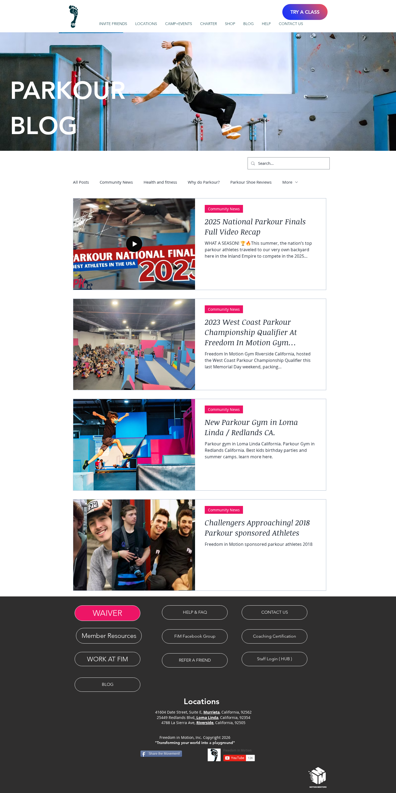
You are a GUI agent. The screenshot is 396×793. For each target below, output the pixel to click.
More (287, 182)
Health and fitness (160, 182)
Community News (116, 182)
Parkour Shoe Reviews (251, 182)
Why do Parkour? (204, 182)
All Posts (81, 182)
